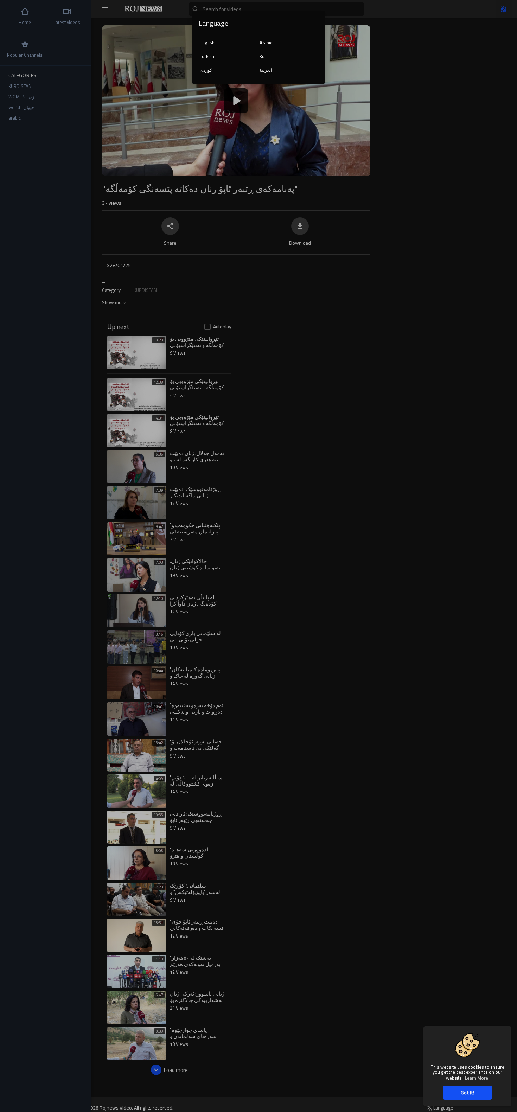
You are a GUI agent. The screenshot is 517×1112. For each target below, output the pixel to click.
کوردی (206, 70)
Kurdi (265, 56)
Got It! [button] (467, 1092)
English (207, 42)
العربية (266, 70)
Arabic (266, 42)
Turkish (207, 56)
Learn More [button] (476, 1077)
